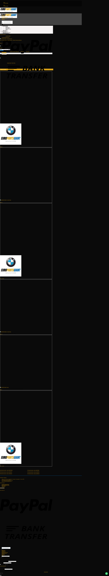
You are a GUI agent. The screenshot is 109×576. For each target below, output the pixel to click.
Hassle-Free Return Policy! (5, 485)
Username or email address (4, 561)
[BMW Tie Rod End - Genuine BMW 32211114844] (10, 276)
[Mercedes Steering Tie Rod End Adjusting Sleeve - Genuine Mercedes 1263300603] (4, 387)
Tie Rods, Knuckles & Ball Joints (17, 40)
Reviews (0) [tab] (4, 53)
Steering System (4, 40)
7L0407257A (22, 51)
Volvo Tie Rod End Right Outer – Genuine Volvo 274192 (7, 333)
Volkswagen (27, 51)
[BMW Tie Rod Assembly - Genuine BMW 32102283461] (10, 144)
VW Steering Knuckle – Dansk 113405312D (6, 473)
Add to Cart (1, 50)
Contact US (3, 19)
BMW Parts (3, 550)
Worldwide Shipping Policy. (5, 484)
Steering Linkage (9, 40)
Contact (7, 29)
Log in (6, 564)
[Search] (2, 24)
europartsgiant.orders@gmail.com (8, 480)
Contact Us (3, 486)
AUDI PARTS (5, 31)
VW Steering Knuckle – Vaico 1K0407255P (33, 470)
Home (1, 40)
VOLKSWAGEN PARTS (6, 33)
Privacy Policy (8, 28)
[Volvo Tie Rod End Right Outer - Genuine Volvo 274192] (5, 331)
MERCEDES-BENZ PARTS (7, 32)
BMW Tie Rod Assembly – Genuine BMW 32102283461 (8, 145)
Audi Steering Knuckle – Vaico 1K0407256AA (6, 470)
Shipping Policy (8, 27)
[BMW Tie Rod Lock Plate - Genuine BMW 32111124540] (10, 463)
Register (1, 573)
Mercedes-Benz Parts (5, 17)
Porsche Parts (4, 15)
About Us (3, 18)
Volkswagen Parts (4, 553)
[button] (106, 573)
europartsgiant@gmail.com (5, 37)
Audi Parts (3, 16)
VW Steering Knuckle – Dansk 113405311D (33, 473)
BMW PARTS (5, 30)
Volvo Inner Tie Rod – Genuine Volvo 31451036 (6, 201)
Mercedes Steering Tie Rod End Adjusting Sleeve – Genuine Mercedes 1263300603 (11, 388)
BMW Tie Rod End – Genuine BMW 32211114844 (7, 277)
